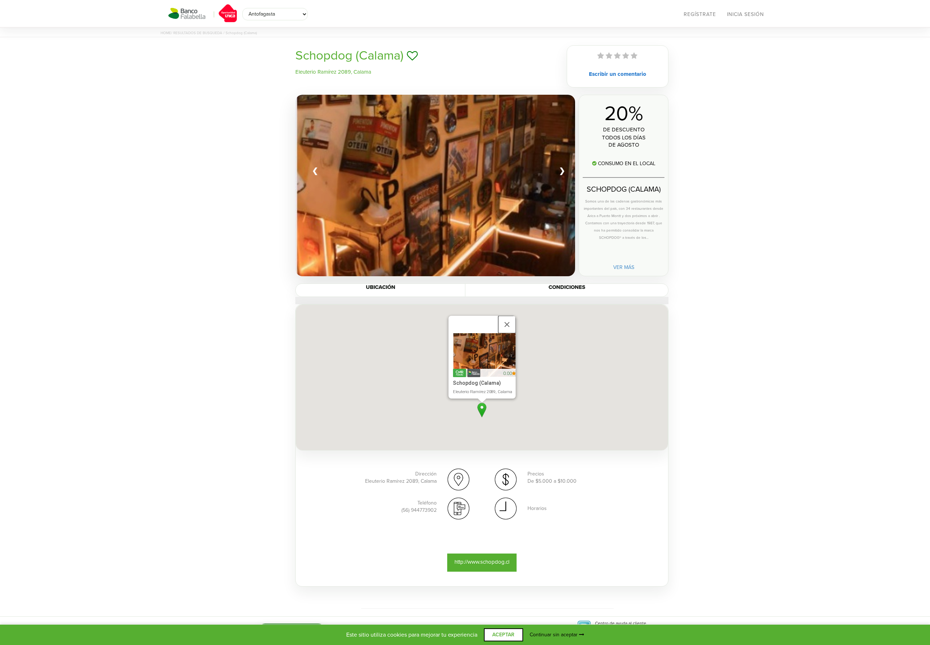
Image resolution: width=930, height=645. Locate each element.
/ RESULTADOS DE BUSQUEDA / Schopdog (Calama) (214, 33)
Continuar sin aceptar (554, 635)
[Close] (506, 324)
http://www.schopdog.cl (481, 562)
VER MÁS (623, 267)
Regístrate (700, 14)
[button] (481, 410)
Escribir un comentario (617, 74)
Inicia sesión (745, 14)
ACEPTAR (503, 635)
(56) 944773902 (419, 510)
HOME (166, 33)
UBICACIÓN (380, 287)
